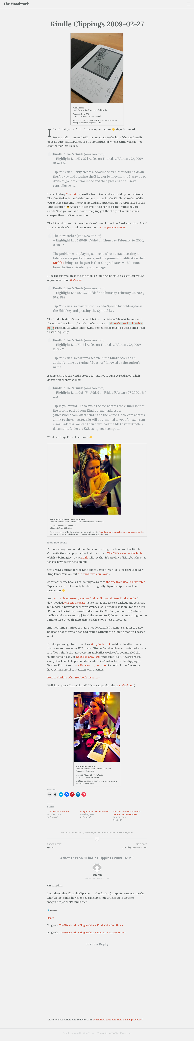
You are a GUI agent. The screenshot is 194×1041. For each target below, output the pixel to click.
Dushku (58, 263)
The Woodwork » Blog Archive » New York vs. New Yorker (92, 932)
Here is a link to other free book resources (73, 677)
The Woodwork (16, 4)
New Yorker (72, 194)
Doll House (76, 280)
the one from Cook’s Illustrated (125, 582)
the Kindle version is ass (93, 574)
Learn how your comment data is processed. (118, 1019)
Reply (50, 918)
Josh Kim (97, 874)
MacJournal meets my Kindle (94, 811)
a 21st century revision (92, 665)
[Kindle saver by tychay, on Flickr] (97, 68)
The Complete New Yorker (111, 227)
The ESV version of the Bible (124, 553)
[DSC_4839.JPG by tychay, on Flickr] (97, 479)
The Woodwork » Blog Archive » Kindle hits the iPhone (91, 925)
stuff (130, 832)
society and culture (118, 832)
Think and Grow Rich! (88, 656)
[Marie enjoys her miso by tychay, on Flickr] (97, 727)
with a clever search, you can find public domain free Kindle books (95, 598)
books (105, 832)
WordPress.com (123, 1033)
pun (131, 685)
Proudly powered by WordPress (78, 1033)
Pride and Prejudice (74, 602)
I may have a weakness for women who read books (121, 532)
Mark (84, 557)
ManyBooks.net (100, 644)
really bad (122, 685)
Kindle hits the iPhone (58, 811)
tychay (95, 832)
